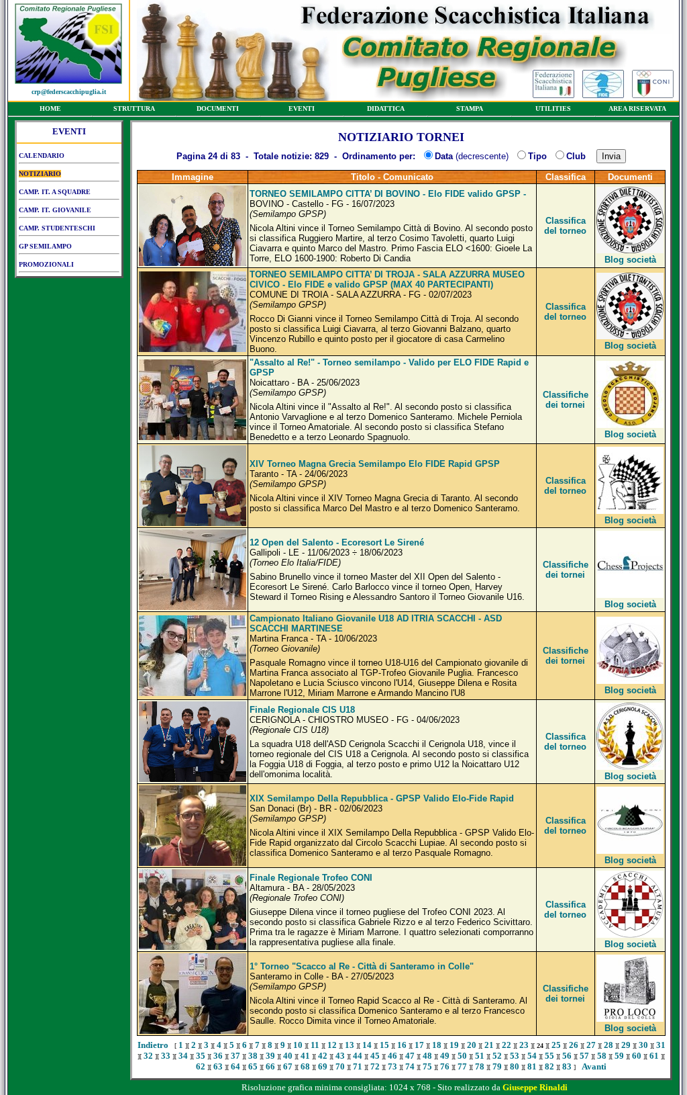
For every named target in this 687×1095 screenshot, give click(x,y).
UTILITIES (553, 108)
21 (489, 1045)
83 (567, 1066)
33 (165, 1056)
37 (235, 1056)
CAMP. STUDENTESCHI (57, 228)
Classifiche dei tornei (565, 400)
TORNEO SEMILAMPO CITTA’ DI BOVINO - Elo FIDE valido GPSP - (388, 194)
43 (340, 1056)
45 (375, 1056)
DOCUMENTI (218, 108)
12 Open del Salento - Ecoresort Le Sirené (337, 542)
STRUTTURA (134, 108)
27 (591, 1045)
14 (367, 1045)
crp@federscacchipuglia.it (69, 91)
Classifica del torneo (565, 226)
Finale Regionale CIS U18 (302, 710)
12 (332, 1045)
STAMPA (469, 108)
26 (573, 1045)
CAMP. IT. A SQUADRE (55, 191)
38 (253, 1056)
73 (392, 1066)
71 (357, 1066)
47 (410, 1056)
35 (200, 1056)
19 (454, 1045)
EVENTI (301, 108)
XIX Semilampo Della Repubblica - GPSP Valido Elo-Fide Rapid (382, 798)
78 (479, 1066)
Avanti (594, 1066)
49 (445, 1056)
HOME (50, 108)
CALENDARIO (41, 155)
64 (235, 1066)
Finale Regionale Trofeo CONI (311, 878)
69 (322, 1066)
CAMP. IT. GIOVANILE (55, 210)
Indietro (153, 1045)
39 (270, 1056)
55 (549, 1056)
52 (497, 1056)
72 (375, 1066)
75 (427, 1066)
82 (549, 1066)
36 (218, 1056)
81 (532, 1066)
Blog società (630, 260)
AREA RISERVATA (637, 108)
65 (253, 1066)
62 (200, 1066)
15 (384, 1045)
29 (626, 1045)
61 (654, 1056)
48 (427, 1056)
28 (608, 1045)
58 (601, 1056)
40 (288, 1056)
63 (218, 1066)
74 (410, 1066)
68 (305, 1066)
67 (288, 1066)
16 (402, 1045)
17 (419, 1045)
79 (497, 1066)
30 (643, 1045)
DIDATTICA (386, 108)
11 (315, 1045)
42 (322, 1056)
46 (392, 1056)
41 (305, 1056)
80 (514, 1066)
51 (479, 1056)
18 (436, 1045)
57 (584, 1056)
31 (661, 1045)
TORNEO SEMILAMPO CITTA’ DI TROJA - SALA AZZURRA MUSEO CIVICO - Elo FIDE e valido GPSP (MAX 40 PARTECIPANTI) (387, 279)
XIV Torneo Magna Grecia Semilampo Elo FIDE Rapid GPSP (375, 464)
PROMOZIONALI (46, 264)
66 (270, 1066)
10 (298, 1045)
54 (532, 1056)
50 (462, 1056)
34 (183, 1056)
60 (636, 1056)
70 (340, 1066)
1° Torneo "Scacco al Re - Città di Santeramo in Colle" (362, 966)
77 (462, 1066)
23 (524, 1045)
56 (567, 1056)
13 (349, 1045)
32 (148, 1056)
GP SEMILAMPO (45, 246)
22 (506, 1045)
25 (556, 1045)
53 (514, 1056)
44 (357, 1056)
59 (619, 1056)
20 (471, 1045)
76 (445, 1066)
